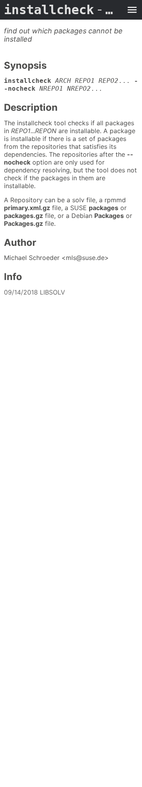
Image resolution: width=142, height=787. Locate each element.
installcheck (63, 9)
